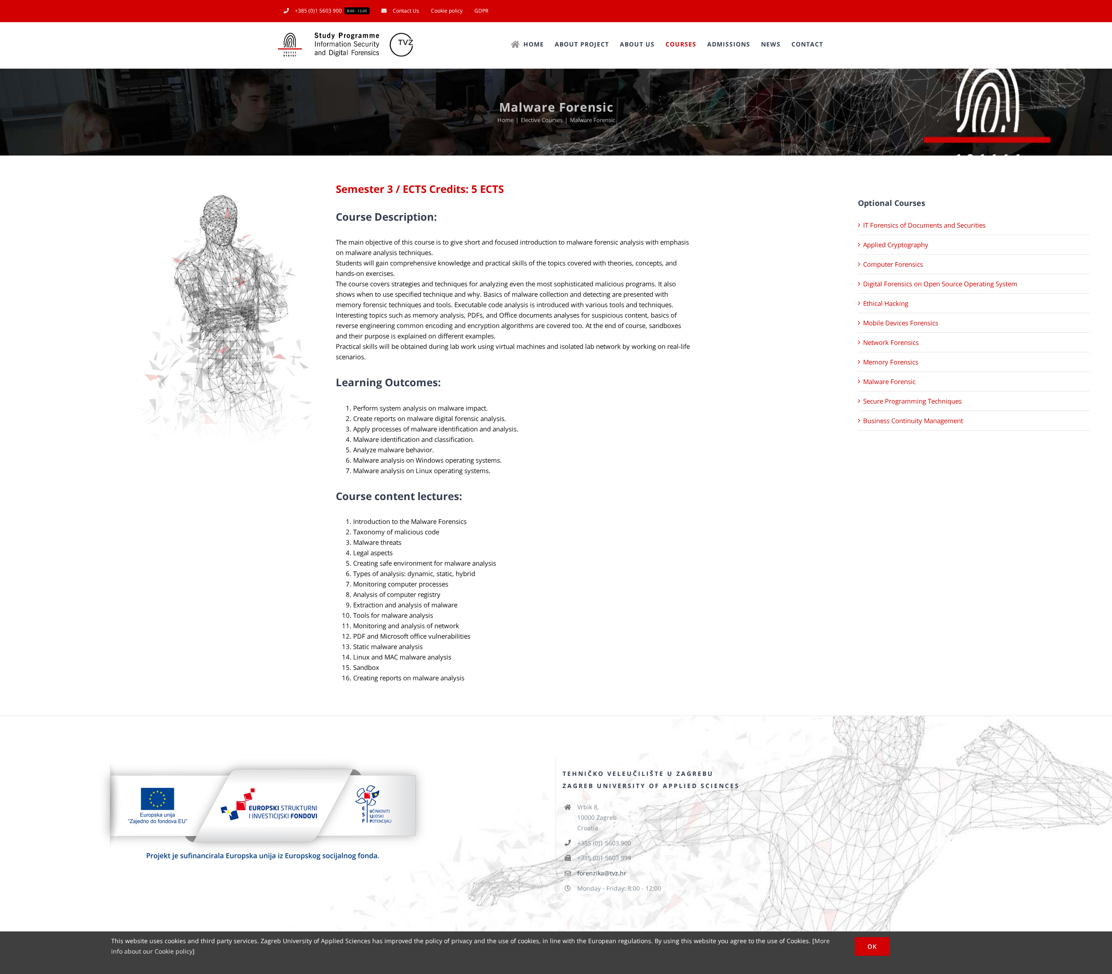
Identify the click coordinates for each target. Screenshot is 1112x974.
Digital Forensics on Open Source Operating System (940, 283)
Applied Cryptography (895, 244)
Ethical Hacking (885, 303)
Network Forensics (891, 342)
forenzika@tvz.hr (601, 873)
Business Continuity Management (913, 420)
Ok (872, 946)
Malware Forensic (889, 381)
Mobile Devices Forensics (900, 322)
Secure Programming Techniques (912, 401)
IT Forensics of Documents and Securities (924, 225)
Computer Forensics (893, 264)
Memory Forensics (890, 362)
